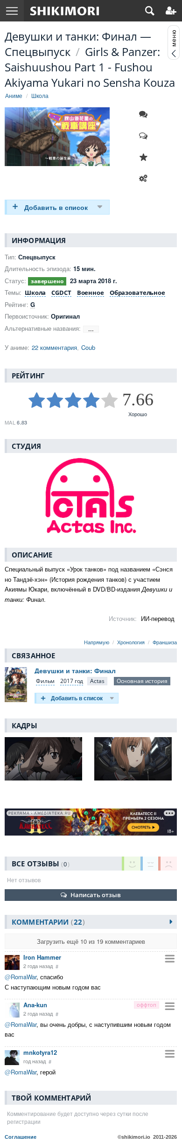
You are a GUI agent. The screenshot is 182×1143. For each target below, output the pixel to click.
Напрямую (96, 642)
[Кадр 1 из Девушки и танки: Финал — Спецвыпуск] (46, 759)
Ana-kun (35, 1004)
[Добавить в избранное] (146, 157)
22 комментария (54, 347)
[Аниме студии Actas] (91, 495)
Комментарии (47, 922)
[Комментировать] (146, 114)
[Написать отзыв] (146, 136)
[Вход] (171, 10)
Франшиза (165, 642)
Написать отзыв (95, 895)
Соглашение (20, 1137)
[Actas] (97, 681)
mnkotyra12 (40, 1052)
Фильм (45, 681)
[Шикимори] (64, 10)
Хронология (131, 642)
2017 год (71, 681)
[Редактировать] (146, 179)
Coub (88, 347)
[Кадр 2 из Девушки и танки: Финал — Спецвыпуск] (135, 759)
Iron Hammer (42, 957)
